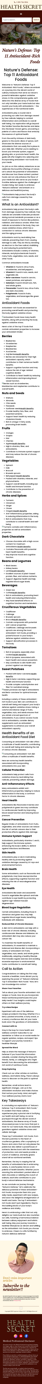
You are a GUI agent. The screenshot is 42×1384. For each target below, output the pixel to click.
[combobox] (17, 19)
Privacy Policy (17, 1300)
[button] (21, 14)
